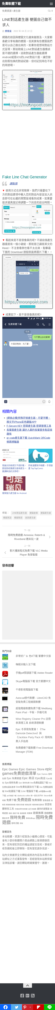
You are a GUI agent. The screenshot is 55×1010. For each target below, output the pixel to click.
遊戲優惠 (23, 813)
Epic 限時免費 (24, 783)
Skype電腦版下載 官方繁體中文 (33, 681)
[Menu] (51, 3)
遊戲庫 (29, 813)
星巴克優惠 (32, 809)
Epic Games (10, 769)
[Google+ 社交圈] (28, 996)
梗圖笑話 (7, 518)
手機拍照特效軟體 (21, 809)
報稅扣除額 (20, 805)
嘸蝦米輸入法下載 (26, 664)
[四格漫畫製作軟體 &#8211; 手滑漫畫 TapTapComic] (40, 456)
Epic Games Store (31, 769)
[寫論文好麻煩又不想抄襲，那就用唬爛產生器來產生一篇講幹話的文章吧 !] (14, 456)
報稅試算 (28, 805)
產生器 (16, 11)
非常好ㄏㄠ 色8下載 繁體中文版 (33, 656)
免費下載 (11, 800)
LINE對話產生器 (19, 513)
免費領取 (37, 800)
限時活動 (15, 823)
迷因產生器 (30, 518)
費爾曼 (8, 31)
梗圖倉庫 (34, 513)
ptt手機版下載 (12, 796)
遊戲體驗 (48, 813)
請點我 (13, 183)
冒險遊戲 (46, 800)
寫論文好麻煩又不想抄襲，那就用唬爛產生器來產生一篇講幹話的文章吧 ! (14, 468)
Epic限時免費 (11, 782)
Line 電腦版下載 (29, 791)
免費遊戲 (24, 800)
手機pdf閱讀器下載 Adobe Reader (34, 672)
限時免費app (30, 818)
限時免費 (17, 817)
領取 (21, 823)
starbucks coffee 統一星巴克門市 (30, 796)
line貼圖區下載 (12, 791)
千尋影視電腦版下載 (27, 689)
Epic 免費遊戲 (14, 778)
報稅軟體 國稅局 (38, 805)
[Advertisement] (27, 143)
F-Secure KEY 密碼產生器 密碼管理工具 (29, 426)
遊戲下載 (16, 813)
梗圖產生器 (46, 513)
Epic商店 (40, 778)
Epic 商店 (28, 778)
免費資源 (7, 11)
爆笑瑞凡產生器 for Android (14, 493)
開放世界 (5, 818)
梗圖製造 (18, 518)
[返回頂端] (27, 985)
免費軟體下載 (11, 3)
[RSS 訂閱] (33, 996)
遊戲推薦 (38, 812)
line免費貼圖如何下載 (27, 787)
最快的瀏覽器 (43, 809)
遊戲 (10, 813)
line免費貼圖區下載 (39, 783)
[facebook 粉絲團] (22, 996)
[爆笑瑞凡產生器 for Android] (14, 483)
